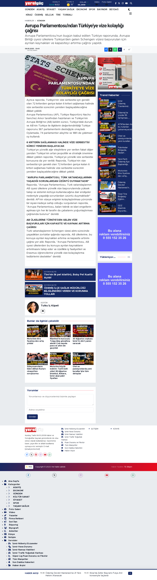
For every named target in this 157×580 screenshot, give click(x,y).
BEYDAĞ (113, 9)
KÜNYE (116, 429)
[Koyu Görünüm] (129, 9)
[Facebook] (27, 455)
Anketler (13, 531)
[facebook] (28, 475)
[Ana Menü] (130, 14)
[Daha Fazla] (120, 50)
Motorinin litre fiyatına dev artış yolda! (35, 341)
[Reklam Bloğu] (115, 72)
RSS (30, 467)
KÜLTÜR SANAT (21, 497)
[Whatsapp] (50, 455)
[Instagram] (41, 455)
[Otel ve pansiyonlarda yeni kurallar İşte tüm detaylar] (83, 358)
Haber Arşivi (70, 451)
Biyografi (13, 528)
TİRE (58, 15)
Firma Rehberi (15, 519)
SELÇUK (49, 15)
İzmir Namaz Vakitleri (74, 434)
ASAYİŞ (41, 9)
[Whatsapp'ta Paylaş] (115, 50)
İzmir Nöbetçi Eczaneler (75, 429)
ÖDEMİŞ (39, 15)
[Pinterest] (36, 455)
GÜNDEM (29, 9)
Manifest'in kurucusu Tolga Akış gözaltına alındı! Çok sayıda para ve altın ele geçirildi (60, 343)
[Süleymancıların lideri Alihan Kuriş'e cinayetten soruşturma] (37, 358)
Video (11, 512)
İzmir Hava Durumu (72, 432)
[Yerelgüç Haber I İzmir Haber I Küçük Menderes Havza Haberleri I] (34, 3)
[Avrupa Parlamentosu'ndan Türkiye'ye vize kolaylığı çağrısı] (60, 76)
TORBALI (67, 15)
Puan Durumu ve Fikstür (75, 442)
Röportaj (13, 525)
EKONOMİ (82, 9)
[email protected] (32, 449)
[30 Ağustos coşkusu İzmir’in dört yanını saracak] (83, 331)
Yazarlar (13, 515)
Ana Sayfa (13, 481)
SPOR (92, 9)
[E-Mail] (43, 311)
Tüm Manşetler (71, 445)
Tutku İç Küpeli (50, 305)
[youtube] (107, 475)
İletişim (12, 537)
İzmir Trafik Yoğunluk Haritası (28, 553)
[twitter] (54, 475)
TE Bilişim (128, 467)
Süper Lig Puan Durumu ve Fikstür (30, 556)
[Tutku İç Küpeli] (33, 307)
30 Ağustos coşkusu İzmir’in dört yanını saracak (83, 341)
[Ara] (131, 3)
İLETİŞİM (94, 429)
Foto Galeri (14, 509)
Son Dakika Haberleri (73, 448)
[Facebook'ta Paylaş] (106, 50)
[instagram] (80, 475)
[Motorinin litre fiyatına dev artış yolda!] (37, 331)
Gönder (32, 417)
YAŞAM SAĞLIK (66, 9)
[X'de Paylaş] (110, 50)
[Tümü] (129, 257)
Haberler (29, 21)
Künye (11, 534)
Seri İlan (12, 522)
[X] (31, 455)
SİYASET (51, 9)
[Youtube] (45, 455)
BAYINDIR (102, 9)
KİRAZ (29, 15)
